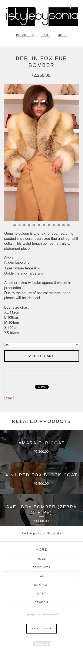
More (62, 35)
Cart (46, 35)
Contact (41, 584)
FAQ (42, 576)
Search (41, 602)
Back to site (41, 628)
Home (41, 558)
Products (25, 35)
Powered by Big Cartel (41, 643)
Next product (55, 533)
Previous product (31, 533)
